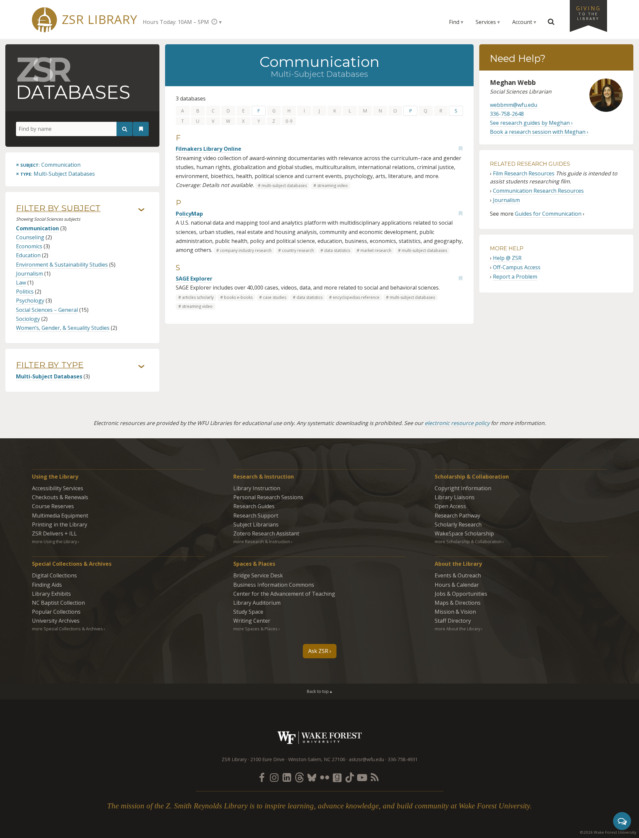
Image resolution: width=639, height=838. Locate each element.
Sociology (28, 318)
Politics (25, 291)
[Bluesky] (312, 777)
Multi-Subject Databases (49, 376)
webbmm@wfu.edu (513, 104)
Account (522, 22)
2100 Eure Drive (267, 759)
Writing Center (251, 620)
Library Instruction (256, 488)
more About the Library (457, 629)
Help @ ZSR (507, 258)
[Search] (124, 129)
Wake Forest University (319, 737)
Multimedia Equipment (60, 515)
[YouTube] (362, 777)
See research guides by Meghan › (531, 122)
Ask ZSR (318, 651)
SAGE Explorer (194, 278)
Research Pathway (457, 515)
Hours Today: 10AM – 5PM (176, 22)
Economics (29, 246)
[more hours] (216, 22)
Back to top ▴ (319, 691)
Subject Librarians (256, 524)
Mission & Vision (455, 611)
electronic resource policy (457, 423)
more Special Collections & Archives (67, 629)
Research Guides (254, 506)
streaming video (332, 185)
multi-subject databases (284, 185)
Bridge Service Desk (258, 575)
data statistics (337, 250)
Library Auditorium (257, 602)
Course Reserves (53, 506)
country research (298, 250)
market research (375, 250)
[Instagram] (274, 777)
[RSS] (375, 777)
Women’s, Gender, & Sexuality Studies (62, 327)
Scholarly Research (458, 524)
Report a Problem (515, 276)
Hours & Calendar (457, 584)
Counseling (30, 237)
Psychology (30, 300)
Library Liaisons (455, 497)
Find (454, 22)
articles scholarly (198, 297)
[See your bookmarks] (141, 129)
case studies (274, 297)
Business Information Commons (273, 584)
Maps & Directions (458, 602)
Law (21, 282)
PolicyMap (189, 213)
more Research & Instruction (261, 541)
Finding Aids (47, 584)
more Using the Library (54, 541)
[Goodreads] (337, 777)
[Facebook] (262, 777)
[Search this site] (551, 22)
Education (28, 255)
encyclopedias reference (356, 297)
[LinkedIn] (287, 777)
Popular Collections (56, 611)
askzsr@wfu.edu (366, 759)
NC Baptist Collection (58, 602)
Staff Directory (453, 620)
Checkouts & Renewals (60, 497)
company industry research (246, 250)
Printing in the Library (59, 524)
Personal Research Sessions (268, 497)
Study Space (248, 611)
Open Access (450, 506)
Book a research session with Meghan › (539, 131)
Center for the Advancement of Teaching (284, 593)
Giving (588, 13)
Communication (37, 228)
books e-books (238, 297)
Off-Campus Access (516, 267)
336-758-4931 (403, 759)
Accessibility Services (57, 488)
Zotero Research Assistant (266, 533)
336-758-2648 (507, 113)
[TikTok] (350, 777)
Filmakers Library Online (208, 148)
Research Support (255, 515)
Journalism (29, 273)
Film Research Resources (523, 173)
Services (486, 22)
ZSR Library (99, 19)
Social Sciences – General (47, 310)
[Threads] (299, 777)
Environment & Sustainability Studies (62, 264)
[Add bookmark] (460, 148)
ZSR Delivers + (54, 533)
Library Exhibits (51, 593)
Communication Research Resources (538, 190)
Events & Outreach (458, 575)
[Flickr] (324, 777)
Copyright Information (463, 488)
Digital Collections (54, 575)
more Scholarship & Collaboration (468, 541)
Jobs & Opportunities (461, 593)
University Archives (56, 620)
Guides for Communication (548, 213)
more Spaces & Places (255, 629)
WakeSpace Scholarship (464, 533)
